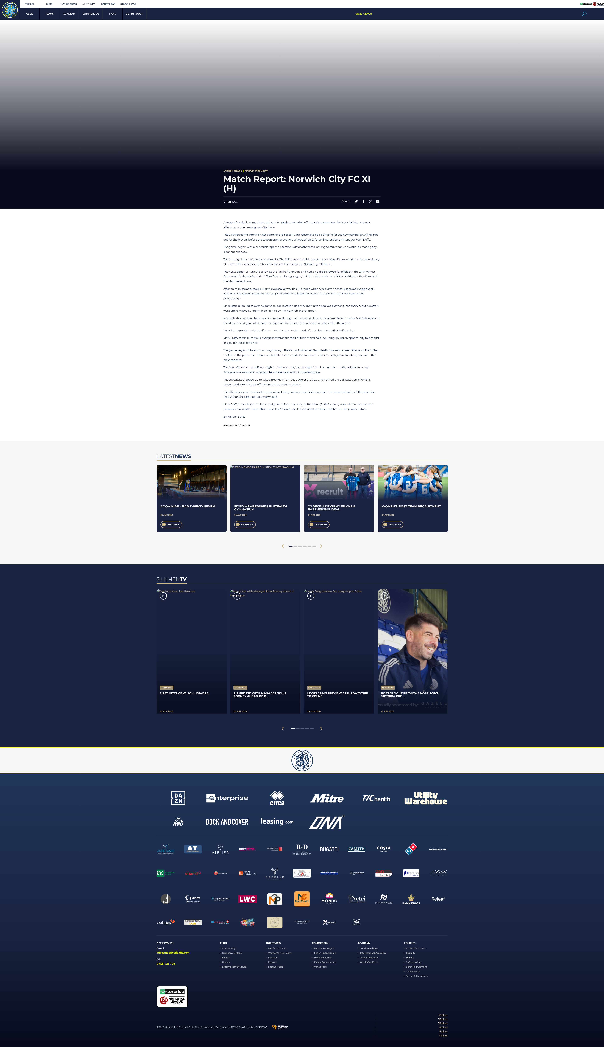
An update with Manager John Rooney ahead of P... (259, 695)
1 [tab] (291, 546)
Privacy (410, 957)
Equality (410, 952)
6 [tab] (314, 546)
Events (226, 957)
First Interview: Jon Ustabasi (184, 693)
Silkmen (88, 4)
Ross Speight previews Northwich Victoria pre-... (410, 695)
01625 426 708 (166, 963)
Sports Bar (108, 4)
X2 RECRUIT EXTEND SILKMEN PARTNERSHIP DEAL (331, 508)
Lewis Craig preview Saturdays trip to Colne (337, 695)
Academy (69, 13)
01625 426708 (363, 13)
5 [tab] (309, 546)
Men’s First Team (277, 948)
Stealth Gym (128, 4)
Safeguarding (414, 962)
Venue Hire (320, 966)
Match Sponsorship (325, 952)
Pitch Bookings (323, 957)
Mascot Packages (324, 948)
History (226, 962)
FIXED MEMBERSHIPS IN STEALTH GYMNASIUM (260, 508)
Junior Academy (369, 957)
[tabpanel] (191, 498)
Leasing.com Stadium (234, 966)
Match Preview (256, 170)
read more (173, 524)
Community (228, 948)
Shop (49, 4)
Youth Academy (369, 948)
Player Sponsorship (325, 962)
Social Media (413, 971)
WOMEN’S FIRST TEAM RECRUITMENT (411, 506)
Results (272, 962)
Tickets (29, 4)
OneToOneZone (369, 962)
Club (29, 13)
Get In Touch (134, 13)
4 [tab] (305, 546)
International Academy (373, 952)
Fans (112, 13)
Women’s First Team (279, 952)
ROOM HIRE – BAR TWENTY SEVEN (187, 506)
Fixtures (272, 957)
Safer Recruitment (416, 966)
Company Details (232, 952)
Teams (49, 13)
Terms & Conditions (417, 976)
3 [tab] (300, 546)
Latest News (69, 4)
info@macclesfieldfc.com (173, 952)
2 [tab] (295, 546)
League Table (275, 966)
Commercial (90, 13)
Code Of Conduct (416, 948)
